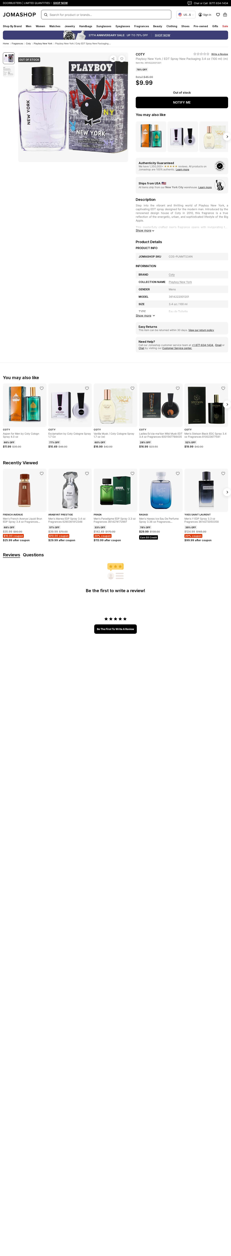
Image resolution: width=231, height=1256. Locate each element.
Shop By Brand (12, 26)
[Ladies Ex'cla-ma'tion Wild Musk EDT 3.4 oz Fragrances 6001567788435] (177, 388)
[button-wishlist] (218, 14)
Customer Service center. (177, 348)
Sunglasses (103, 26)
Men (28, 26)
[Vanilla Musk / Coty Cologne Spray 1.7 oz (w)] (132, 388)
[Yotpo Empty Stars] (201, 54)
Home (6, 43)
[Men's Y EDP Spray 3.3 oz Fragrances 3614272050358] (223, 473)
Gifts (215, 26)
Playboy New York (43, 43)
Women (40, 26)
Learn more (182, 169)
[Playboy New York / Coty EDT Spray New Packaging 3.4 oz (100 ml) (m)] (121, 58)
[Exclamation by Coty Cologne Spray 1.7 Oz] (87, 388)
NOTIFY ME (182, 102)
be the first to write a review (115, 629)
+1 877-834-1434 (203, 345)
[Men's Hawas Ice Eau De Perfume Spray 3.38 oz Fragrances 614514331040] (177, 473)
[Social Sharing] (113, 58)
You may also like (151, 115)
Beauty (157, 26)
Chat (141, 348)
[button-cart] (225, 14)
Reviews (11, 555)
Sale (225, 26)
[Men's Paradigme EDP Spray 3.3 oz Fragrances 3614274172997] (132, 473)
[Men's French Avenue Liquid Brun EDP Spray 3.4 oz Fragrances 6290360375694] (41, 473)
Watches (54, 26)
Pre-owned (201, 26)
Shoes (185, 26)
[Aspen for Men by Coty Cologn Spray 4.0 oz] (41, 388)
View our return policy (201, 330)
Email (218, 345)
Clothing (171, 26)
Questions (33, 555)
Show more (143, 230)
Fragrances (141, 26)
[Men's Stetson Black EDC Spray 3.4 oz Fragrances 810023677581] (223, 388)
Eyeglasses (123, 26)
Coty (28, 43)
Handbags (85, 26)
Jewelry (70, 26)
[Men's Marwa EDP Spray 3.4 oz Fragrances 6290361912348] (87, 473)
